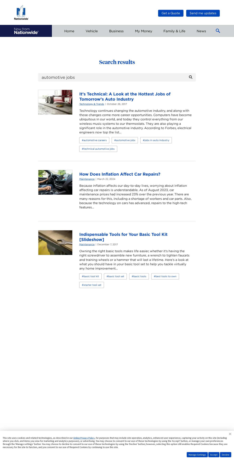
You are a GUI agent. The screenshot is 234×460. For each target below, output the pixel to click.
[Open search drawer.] (218, 31)
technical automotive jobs (99, 148)
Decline (225, 454)
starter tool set (92, 285)
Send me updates (203, 13)
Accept (214, 454)
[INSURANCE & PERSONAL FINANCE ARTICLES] (26, 31)
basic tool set (116, 276)
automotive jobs (125, 140)
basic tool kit (91, 276)
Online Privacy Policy (84, 437)
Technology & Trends (91, 104)
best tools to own (166, 276)
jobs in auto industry (157, 140)
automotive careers (95, 140)
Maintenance (87, 179)
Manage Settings (197, 454)
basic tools (139, 276)
